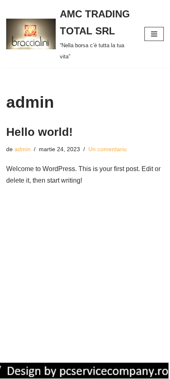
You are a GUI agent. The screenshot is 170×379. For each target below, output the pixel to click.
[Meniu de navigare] (154, 34)
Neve (14, 370)
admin (22, 149)
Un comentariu (107, 149)
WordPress (85, 370)
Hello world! (39, 132)
